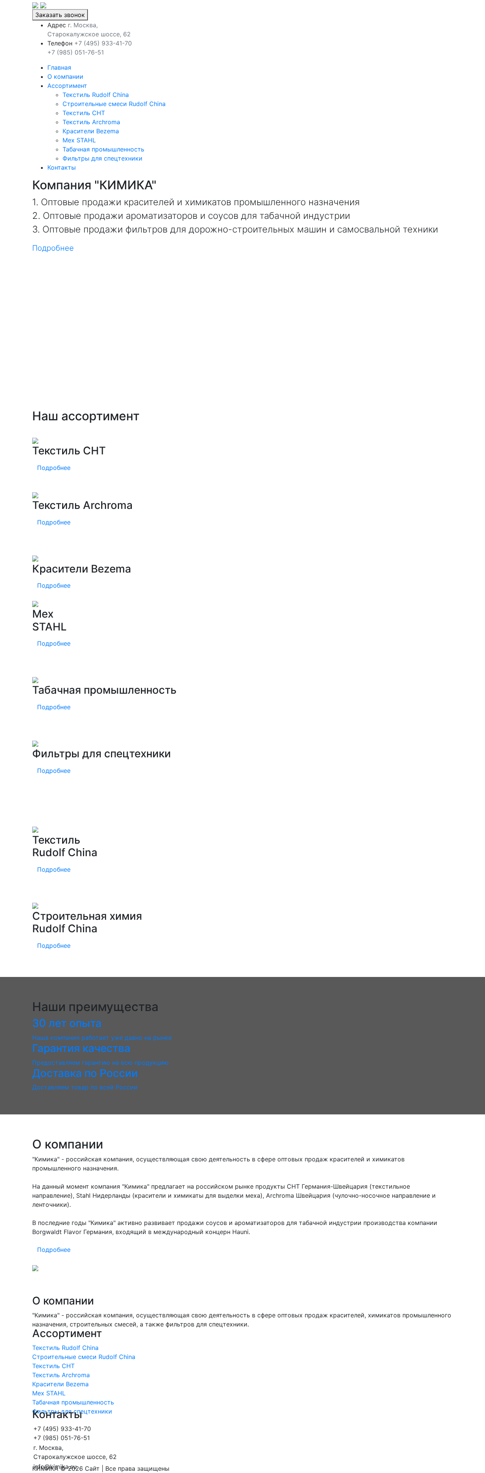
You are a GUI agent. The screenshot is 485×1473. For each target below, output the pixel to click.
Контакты (61, 167)
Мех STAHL (79, 140)
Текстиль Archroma (91, 122)
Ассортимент (67, 85)
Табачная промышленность (103, 149)
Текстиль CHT (84, 113)
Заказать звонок (60, 15)
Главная (59, 67)
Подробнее (53, 248)
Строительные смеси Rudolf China (114, 104)
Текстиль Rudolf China (96, 94)
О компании (65, 76)
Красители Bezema (91, 131)
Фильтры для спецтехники (102, 158)
